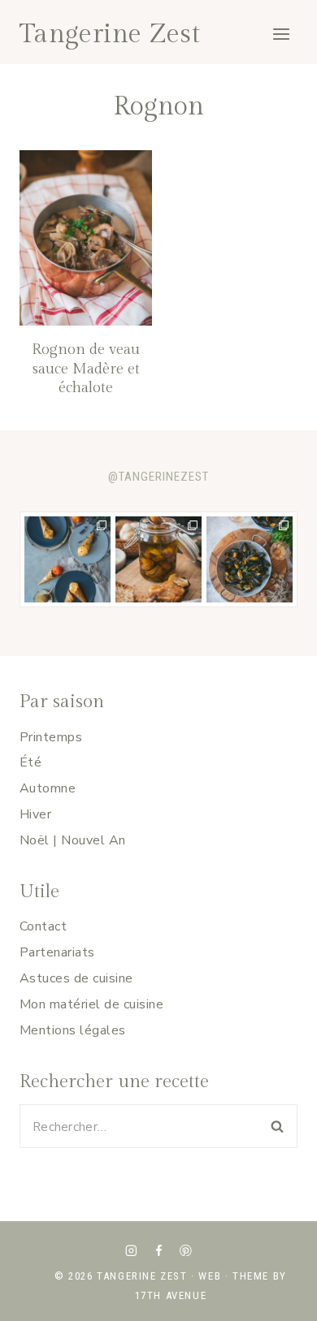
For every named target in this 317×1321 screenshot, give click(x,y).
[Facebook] (158, 1250)
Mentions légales (73, 1030)
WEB (209, 1276)
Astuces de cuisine (76, 978)
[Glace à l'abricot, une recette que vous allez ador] (67, 559)
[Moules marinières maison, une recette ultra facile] (249, 559)
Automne (48, 788)
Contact (43, 926)
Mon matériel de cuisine (91, 1004)
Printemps (51, 737)
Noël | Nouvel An (73, 840)
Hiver (35, 814)
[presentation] (86, 238)
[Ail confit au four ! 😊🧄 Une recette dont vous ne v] (158, 559)
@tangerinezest (158, 476)
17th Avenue (171, 1295)
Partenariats (57, 952)
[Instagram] (131, 1250)
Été (30, 762)
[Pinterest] (186, 1250)
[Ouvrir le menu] (280, 33)
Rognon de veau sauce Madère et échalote (86, 368)
